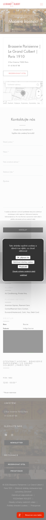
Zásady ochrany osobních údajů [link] (24, 271)
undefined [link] (23, 275)
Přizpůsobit (23, 267)
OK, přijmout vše (23, 257)
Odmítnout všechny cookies (23, 262)
